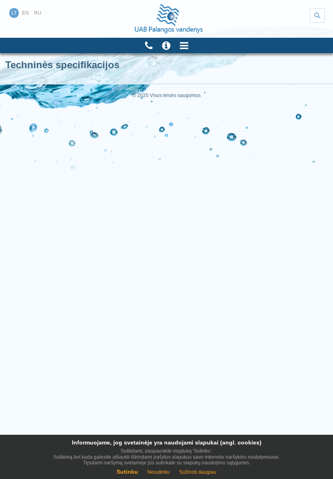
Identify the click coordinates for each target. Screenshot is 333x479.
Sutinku (127, 471)
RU (37, 13)
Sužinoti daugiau (197, 472)
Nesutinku (158, 472)
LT (14, 13)
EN (25, 13)
